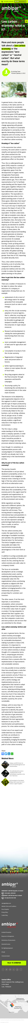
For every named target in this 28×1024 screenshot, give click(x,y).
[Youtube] (17, 969)
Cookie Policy (5, 915)
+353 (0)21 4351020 (9, 893)
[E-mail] (10, 969)
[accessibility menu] (26, 33)
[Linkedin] (14, 969)
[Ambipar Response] (10, 926)
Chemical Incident (6, 956)
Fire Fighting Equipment (7, 948)
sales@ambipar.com (6, 903)
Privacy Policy (5, 912)
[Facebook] (3, 969)
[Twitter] (7, 969)
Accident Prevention (6, 932)
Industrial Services (6, 944)
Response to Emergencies (8, 936)
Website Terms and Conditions (9, 906)
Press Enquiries (5, 909)
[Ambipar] (11, 9)
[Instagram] (21, 969)
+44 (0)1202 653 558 (10, 898)
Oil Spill (3, 952)
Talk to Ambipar (14, 963)
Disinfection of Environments (8, 940)
